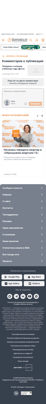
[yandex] (36, 296)
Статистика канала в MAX (16, 248)
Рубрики (7, 194)
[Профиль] (43, 40)
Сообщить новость (12, 188)
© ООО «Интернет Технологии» (23, 387)
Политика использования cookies (23, 346)
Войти (13, 104)
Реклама (7, 221)
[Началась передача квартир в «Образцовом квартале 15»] (23, 133)
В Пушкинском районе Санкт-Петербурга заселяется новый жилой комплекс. (19, 158)
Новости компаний (15, 115)
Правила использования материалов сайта (23, 342)
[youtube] (29, 296)
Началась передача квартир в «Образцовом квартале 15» (23, 151)
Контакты (8, 208)
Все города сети (11, 254)
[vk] (23, 296)
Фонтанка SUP (8, 34)
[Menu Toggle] (3, 40)
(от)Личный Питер (25, 34)
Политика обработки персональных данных (23, 338)
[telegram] (16, 296)
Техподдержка (10, 214)
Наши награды (23, 361)
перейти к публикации (17, 56)
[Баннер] (30, 47)
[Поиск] (31, 40)
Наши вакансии (11, 241)
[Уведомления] (37, 40)
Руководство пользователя (23, 357)
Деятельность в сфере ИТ (23, 353)
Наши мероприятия (13, 228)
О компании (9, 234)
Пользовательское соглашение (23, 334)
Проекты (7, 261)
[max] (9, 296)
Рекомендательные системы (23, 350)
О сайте (6, 201)
